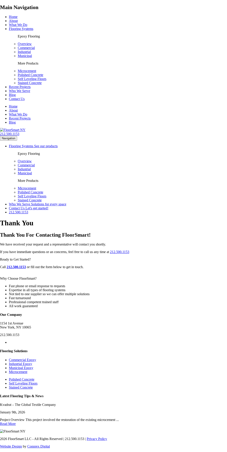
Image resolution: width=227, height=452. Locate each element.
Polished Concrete (30, 75)
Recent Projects (20, 87)
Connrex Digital (38, 446)
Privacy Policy (97, 439)
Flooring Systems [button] (21, 29)
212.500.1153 (9, 134)
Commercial (26, 48)
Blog (12, 95)
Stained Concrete (30, 83)
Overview (25, 44)
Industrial (24, 52)
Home (13, 17)
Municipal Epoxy (21, 368)
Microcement (27, 71)
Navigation (8, 138)
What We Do (18, 25)
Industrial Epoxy (20, 364)
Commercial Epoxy (22, 360)
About (13, 21)
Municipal (25, 56)
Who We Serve (19, 91)
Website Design (11, 446)
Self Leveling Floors (32, 79)
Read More (8, 424)
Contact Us (17, 99)
